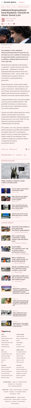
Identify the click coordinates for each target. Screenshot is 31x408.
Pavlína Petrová (21, 243)
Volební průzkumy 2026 (6, 338)
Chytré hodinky (21, 401)
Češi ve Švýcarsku (5, 373)
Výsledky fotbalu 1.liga (6, 354)
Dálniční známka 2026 (21, 369)
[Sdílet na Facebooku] (26, 149)
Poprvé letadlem (5, 369)
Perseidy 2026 (11, 384)
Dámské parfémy (16, 399)
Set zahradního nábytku (20, 392)
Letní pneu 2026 (20, 367)
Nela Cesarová (20, 263)
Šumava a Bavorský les (6, 371)
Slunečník (6, 392)
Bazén (11, 390)
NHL (2, 362)
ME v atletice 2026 (5, 358)
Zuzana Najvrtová (21, 232)
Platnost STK (19, 377)
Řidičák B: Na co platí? (21, 373)
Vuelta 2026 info (20, 336)
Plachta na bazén (18, 390)
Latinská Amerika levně (6, 375)
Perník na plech (20, 362)
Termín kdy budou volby (7, 342)
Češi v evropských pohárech (15, 386)
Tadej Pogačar (19, 342)
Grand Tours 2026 (20, 347)
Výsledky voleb (4, 340)
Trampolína (25, 390)
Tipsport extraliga (5, 356)
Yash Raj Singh (11, 18)
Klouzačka (11, 392)
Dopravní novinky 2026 (21, 371)
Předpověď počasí (23, 382)
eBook (4, 23)
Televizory (14, 401)
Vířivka (18, 394)
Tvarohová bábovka (20, 358)
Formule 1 (3, 360)
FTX (13, 155)
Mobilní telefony (21, 397)
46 (15, 23)
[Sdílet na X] (29, 149)
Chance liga (4, 352)
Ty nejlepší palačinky (21, 352)
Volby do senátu (5, 345)
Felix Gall (18, 345)
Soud (25, 155)
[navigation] (2, 2)
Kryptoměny (19, 155)
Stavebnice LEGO (7, 399)
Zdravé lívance (19, 356)
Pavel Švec (18, 272)
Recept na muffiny (20, 354)
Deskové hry (8, 401)
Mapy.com (15, 382)
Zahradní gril (13, 394)
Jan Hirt (18, 340)
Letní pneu (24, 399)
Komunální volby (5, 347)
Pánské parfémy (15, 403)
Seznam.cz (21, 2)
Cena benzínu (19, 384)
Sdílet (10, 23)
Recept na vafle (20, 360)
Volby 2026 (3, 336)
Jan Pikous (19, 281)
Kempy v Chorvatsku (6, 367)
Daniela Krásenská (22, 254)
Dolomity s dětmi (5, 377)
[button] (15, 34)
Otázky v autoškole (20, 375)
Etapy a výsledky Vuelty (22, 338)
